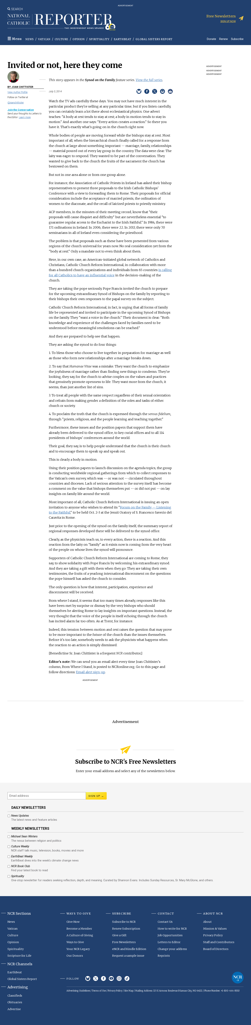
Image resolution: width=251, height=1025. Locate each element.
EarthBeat (122, 39)
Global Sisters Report (154, 39)
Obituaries (14, 1002)
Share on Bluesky (138, 91)
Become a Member (79, 928)
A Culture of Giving (79, 935)
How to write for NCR (172, 928)
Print (170, 91)
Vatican (44, 39)
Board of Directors (215, 949)
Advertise (14, 1009)
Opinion (79, 39)
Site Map (128, 990)
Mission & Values (215, 928)
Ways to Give (75, 942)
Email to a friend (162, 91)
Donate (211, 39)
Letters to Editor (169, 942)
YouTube (111, 978)
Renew (223, 39)
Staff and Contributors (218, 942)
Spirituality (99, 39)
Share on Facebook (146, 91)
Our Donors (74, 955)
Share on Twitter (154, 91)
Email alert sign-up (90, 672)
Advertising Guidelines (78, 990)
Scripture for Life (19, 955)
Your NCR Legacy (78, 949)
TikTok (127, 978)
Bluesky (87, 978)
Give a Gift (119, 935)
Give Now (73, 922)
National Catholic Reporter (238, 977)
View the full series (149, 80)
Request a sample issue (128, 955)
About (207, 922)
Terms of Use (99, 990)
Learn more (25, 117)
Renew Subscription (126, 928)
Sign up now (228, 21)
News (29, 39)
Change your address (172, 949)
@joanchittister (15, 102)
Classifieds (14, 995)
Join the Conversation (20, 109)
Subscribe (237, 39)
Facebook (103, 978)
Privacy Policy (213, 935)
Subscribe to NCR (124, 922)
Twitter (95, 978)
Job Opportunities (170, 935)
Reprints (164, 955)
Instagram (119, 978)
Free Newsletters (124, 942)
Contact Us (165, 922)
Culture (61, 39)
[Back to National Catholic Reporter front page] (61, 22)
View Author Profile (17, 92)
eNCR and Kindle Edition (129, 949)
